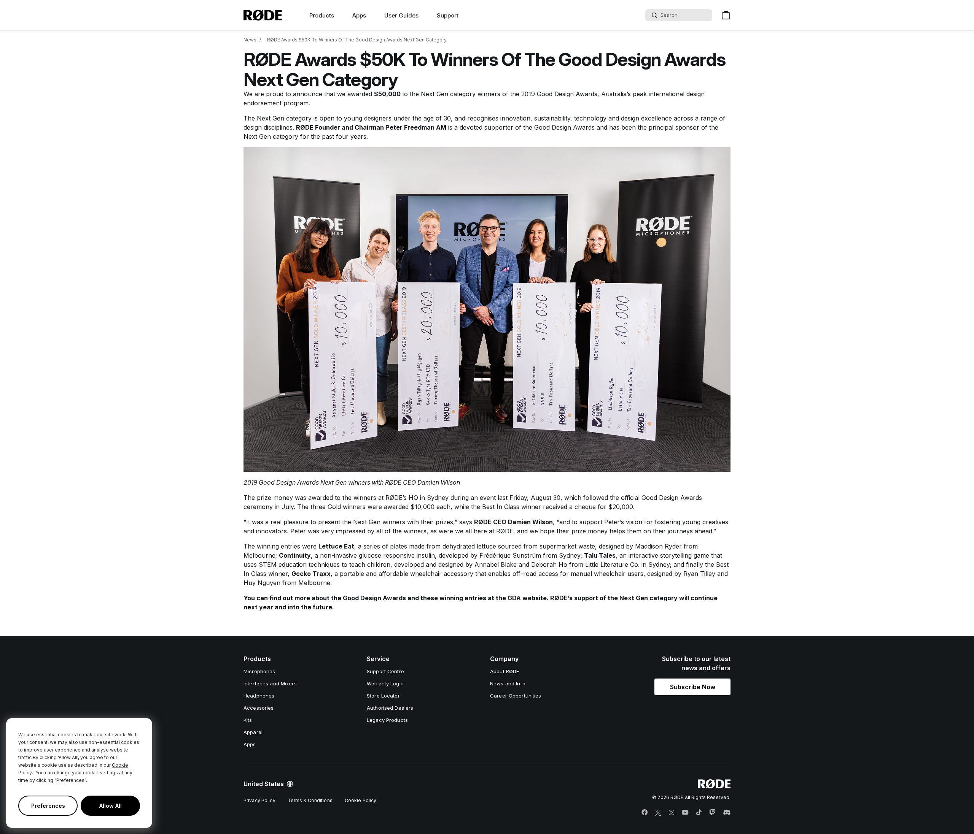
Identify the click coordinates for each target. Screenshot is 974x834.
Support (447, 15)
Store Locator (383, 696)
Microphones (259, 671)
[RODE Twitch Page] (712, 813)
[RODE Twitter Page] (658, 813)
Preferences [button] (48, 805)
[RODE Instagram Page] (671, 813)
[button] (692, 687)
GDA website (527, 598)
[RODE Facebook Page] (644, 813)
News (250, 40)
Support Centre (385, 671)
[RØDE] (263, 15)
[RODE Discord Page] (726, 813)
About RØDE (504, 671)
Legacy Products (387, 720)
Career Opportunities (515, 696)
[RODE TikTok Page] (699, 813)
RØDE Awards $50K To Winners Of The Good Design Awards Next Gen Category (357, 40)
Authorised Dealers (390, 708)
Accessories (259, 708)
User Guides (401, 15)
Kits (248, 720)
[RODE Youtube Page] (685, 813)
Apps (359, 15)
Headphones (259, 696)
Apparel (253, 732)
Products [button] (321, 15)
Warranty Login (385, 683)
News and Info (507, 683)
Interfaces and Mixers (270, 683)
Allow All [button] (110, 805)
